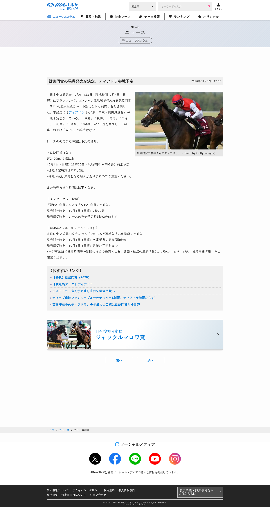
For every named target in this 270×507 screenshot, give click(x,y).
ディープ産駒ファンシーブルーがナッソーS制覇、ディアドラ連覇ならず (104, 297)
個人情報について (58, 490)
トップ (51, 430)
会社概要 (52, 494)
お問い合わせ (98, 494)
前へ (119, 360)
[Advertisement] (135, 63)
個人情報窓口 (126, 490)
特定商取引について (74, 494)
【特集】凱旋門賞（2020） (72, 277)
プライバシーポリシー (86, 490)
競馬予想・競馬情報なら (196, 492)
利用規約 (109, 490)
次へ (150, 360)
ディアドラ (76, 112)
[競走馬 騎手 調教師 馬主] (142, 6)
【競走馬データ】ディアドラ (73, 284)
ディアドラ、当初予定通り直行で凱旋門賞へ (84, 291)
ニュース (64, 430)
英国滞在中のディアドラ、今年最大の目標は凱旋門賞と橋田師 (96, 304)
